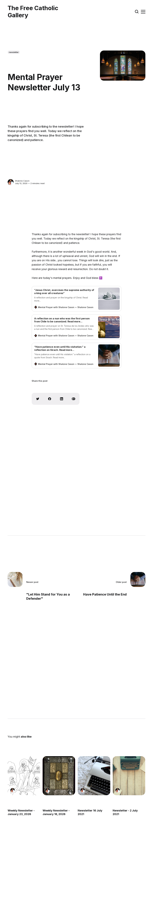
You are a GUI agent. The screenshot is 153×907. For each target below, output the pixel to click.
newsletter (14, 52)
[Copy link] (73, 399)
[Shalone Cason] (11, 182)
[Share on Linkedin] (62, 399)
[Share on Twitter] (38, 399)
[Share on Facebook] (50, 399)
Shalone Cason (22, 181)
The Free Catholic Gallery (33, 11)
